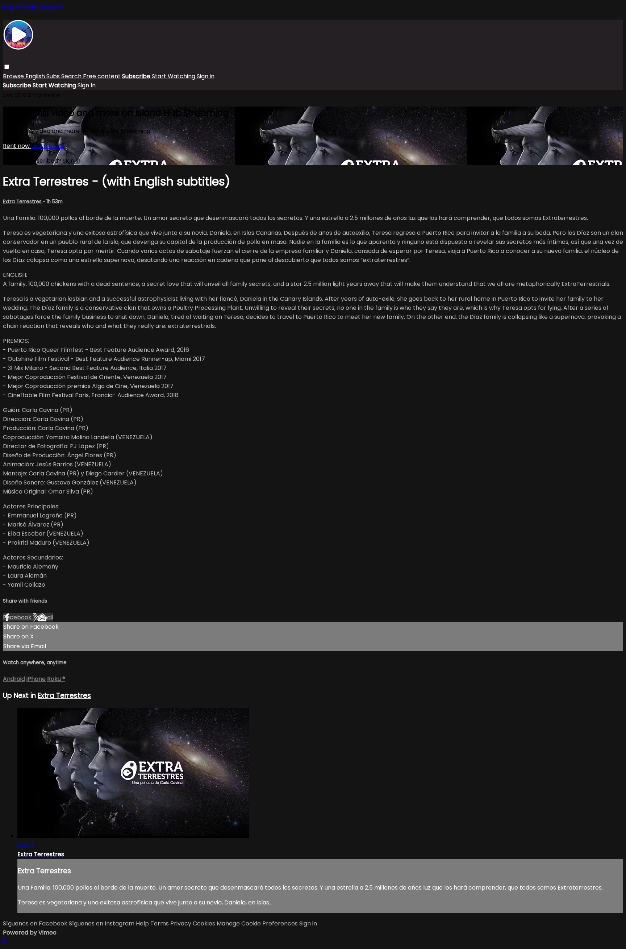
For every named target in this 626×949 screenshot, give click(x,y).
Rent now (17, 146)
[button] (6, 66)
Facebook (18, 617)
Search (72, 76)
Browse (14, 76)
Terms (160, 923)
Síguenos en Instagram (101, 923)
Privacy (181, 923)
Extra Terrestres (23, 201)
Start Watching (174, 76)
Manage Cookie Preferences (258, 923)
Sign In (87, 85)
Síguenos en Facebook (35, 923)
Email (45, 617)
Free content (102, 76)
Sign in (205, 76)
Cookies (205, 923)
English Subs (43, 76)
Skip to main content (32, 7)
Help (143, 923)
